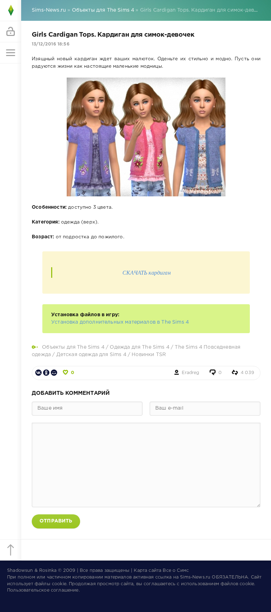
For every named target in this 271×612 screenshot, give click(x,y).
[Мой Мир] (54, 372)
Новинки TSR (149, 355)
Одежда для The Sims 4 (139, 347)
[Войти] (10, 31)
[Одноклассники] (46, 372)
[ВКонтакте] (38, 372)
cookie (59, 584)
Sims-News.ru (195, 577)
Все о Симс (176, 571)
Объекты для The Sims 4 (73, 347)
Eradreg (190, 373)
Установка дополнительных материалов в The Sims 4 (120, 322)
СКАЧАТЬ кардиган (146, 272)
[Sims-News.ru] (10, 10)
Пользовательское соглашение (43, 590)
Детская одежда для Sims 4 (92, 355)
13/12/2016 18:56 (51, 44)
